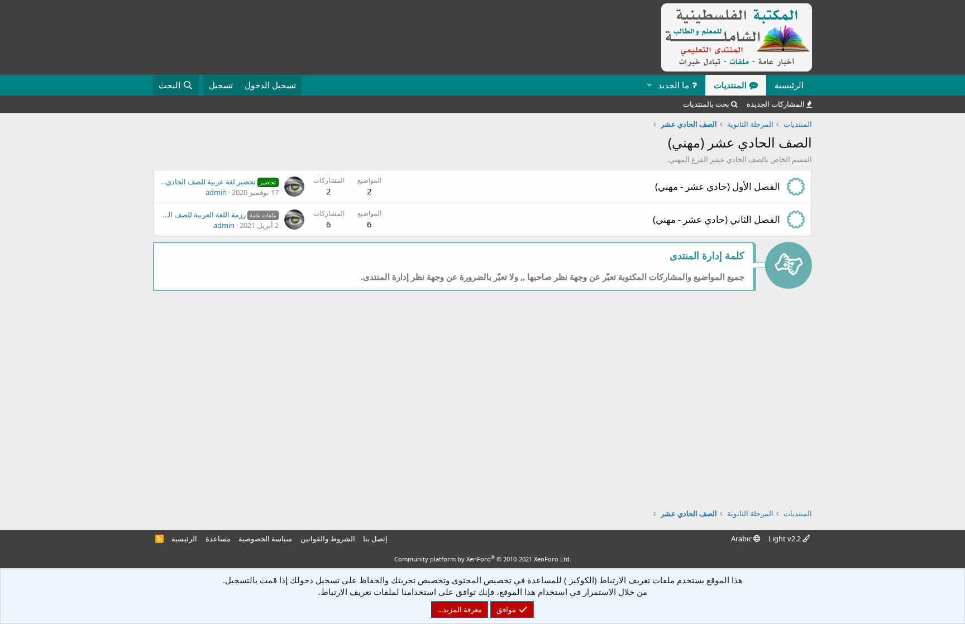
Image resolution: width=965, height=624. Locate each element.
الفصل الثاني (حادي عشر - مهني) (716, 219)
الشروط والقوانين (327, 539)
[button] (649, 85)
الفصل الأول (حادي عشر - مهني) (717, 186)
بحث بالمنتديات (706, 104)
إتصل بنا (375, 539)
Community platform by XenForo (482, 559)
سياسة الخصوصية (265, 539)
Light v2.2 (785, 539)
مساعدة (218, 539)
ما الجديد (673, 84)
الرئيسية (789, 84)
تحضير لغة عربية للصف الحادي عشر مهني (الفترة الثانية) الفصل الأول (163, 182)
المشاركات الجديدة (776, 104)
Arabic (742, 539)
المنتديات (730, 84)
